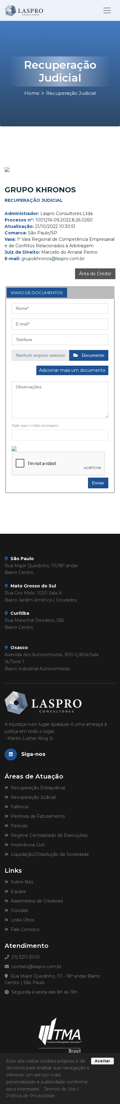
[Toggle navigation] (107, 10)
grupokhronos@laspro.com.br (53, 258)
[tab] (37, 293)
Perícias (17, 826)
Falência (18, 807)
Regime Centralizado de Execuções (47, 835)
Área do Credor (95, 273)
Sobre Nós (20, 882)
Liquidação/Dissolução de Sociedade (48, 854)
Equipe (17, 891)
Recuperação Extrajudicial (36, 787)
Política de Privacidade (30, 1095)
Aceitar (102, 1061)
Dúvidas (18, 910)
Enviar (98, 482)
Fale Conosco (24, 929)
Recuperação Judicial (32, 797)
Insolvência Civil (26, 845)
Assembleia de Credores (35, 901)
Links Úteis (21, 920)
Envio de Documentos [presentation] (37, 292)
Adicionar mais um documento (72, 370)
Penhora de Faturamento (36, 816)
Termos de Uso (60, 1089)
